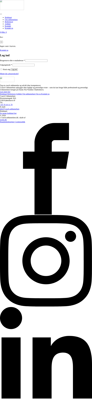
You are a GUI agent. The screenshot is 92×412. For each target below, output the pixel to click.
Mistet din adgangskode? (9, 74)
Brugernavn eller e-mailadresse (12, 60)
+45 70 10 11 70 (6, 105)
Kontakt (8, 26)
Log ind (14, 69)
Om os (38, 94)
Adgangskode (6, 65)
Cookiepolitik (20, 122)
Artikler (8, 24)
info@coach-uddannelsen (9, 109)
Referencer (9, 22)
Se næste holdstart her (8, 113)
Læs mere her (5, 92)
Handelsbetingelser (7, 122)
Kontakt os (45, 94)
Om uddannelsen (11, 20)
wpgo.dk (3, 120)
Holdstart (8, 17)
